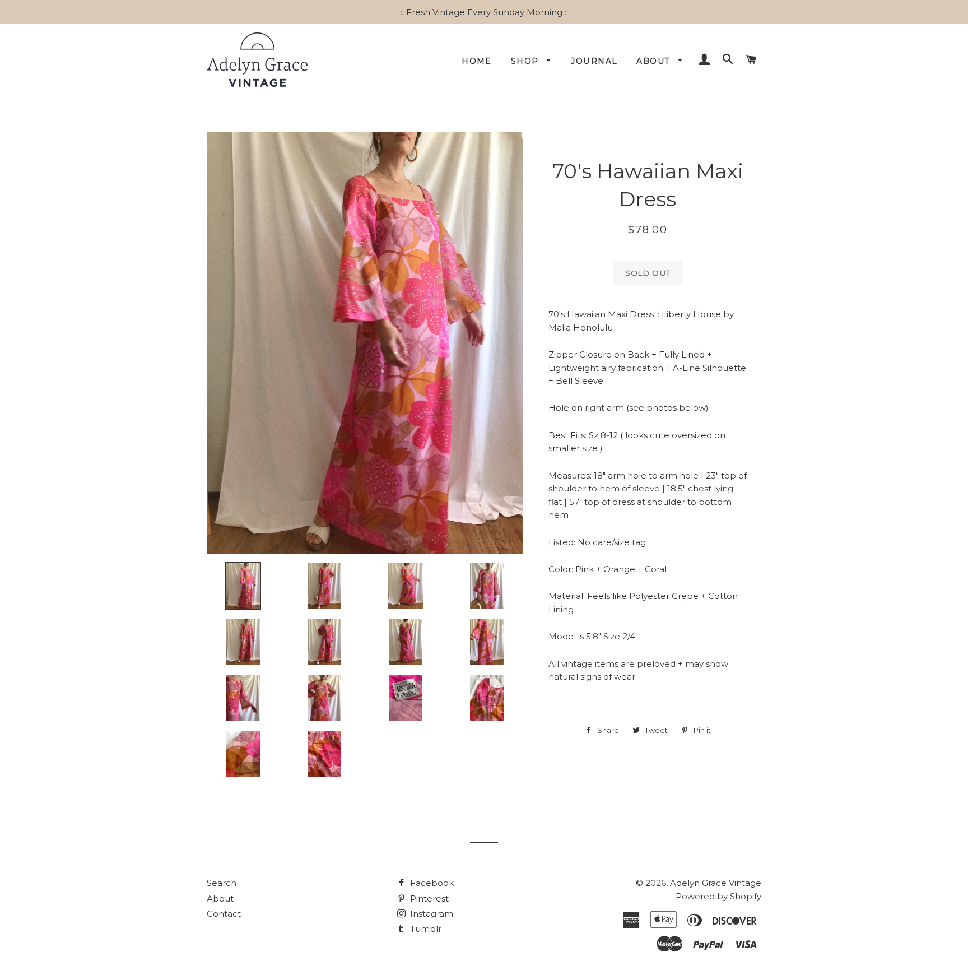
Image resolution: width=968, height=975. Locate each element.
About (654, 61)
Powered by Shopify (718, 896)
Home (477, 61)
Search (221, 882)
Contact (224, 913)
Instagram (430, 913)
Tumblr (424, 928)
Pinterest (428, 898)
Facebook (431, 882)
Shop (526, 61)
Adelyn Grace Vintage (715, 882)
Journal (594, 61)
